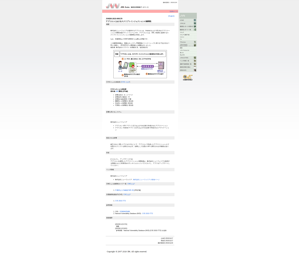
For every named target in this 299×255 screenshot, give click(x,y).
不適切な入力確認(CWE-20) (124, 190)
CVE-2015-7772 (120, 201)
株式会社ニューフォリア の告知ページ (146, 179)
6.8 (117, 91)
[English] (171, 16)
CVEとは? (126, 194)
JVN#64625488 (124, 211)
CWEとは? (131, 184)
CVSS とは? (125, 82)
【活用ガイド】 (173, 11)
